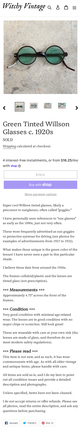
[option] (20, 106)
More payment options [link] (41, 194)
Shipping (9, 146)
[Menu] (74, 6)
